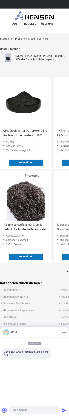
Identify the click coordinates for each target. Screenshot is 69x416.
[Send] (64, 410)
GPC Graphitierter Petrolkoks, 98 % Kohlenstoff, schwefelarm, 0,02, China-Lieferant (25, 133)
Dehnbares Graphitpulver (17, 303)
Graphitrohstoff (12, 290)
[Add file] (4, 410)
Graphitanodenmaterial (16, 296)
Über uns (47, 23)
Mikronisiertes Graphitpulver (19, 310)
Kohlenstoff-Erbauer (14, 323)
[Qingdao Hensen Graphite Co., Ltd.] (34, 15)
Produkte (29, 23)
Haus (14, 23)
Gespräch (25, 162)
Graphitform (10, 317)
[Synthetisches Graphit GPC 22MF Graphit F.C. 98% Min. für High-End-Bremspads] (8, 57)
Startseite (6, 38)
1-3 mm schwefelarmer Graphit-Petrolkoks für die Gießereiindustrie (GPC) (25, 227)
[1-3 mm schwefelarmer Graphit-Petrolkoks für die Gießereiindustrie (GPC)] (26, 196)
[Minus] (64, 332)
